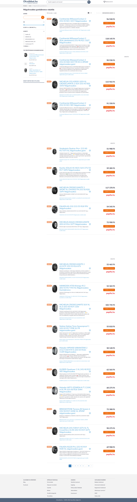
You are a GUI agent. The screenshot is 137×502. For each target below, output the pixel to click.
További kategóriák (51, 493)
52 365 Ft (111, 286)
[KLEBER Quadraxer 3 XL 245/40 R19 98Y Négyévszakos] (55, 372)
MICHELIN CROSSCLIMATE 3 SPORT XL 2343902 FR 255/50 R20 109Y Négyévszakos (74, 190)
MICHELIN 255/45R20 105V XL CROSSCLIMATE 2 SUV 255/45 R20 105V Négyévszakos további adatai (74, 95)
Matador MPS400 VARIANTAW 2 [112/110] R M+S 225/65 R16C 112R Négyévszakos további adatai (74, 362)
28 (88, 465)
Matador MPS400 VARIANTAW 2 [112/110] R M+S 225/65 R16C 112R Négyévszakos (73, 350)
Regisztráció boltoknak (100, 487)
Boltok (48, 490)
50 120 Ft (111, 348)
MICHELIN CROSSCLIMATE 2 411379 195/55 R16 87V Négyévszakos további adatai (74, 278)
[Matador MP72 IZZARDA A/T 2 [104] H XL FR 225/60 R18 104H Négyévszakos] (55, 390)
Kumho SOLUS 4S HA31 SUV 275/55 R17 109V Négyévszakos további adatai (74, 180)
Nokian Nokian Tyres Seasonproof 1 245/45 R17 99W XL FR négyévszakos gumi (74, 328)
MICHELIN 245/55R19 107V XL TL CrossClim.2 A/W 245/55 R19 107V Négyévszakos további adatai (74, 439)
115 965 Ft (110, 82)
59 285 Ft (111, 168)
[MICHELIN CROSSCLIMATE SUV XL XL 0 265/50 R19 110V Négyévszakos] (55, 307)
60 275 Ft (111, 388)
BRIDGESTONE (29, 41)
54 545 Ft (111, 207)
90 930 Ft (111, 60)
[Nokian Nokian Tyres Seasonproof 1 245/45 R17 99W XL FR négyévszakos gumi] (55, 329)
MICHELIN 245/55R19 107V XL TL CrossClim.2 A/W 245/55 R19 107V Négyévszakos (74, 430)
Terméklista (49, 496)
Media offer (97, 496)
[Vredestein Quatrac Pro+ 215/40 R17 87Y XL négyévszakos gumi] (55, 151)
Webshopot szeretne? (100, 490)
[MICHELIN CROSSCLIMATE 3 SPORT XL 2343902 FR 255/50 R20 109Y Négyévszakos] (55, 190)
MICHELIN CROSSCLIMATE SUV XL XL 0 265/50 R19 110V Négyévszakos (74, 307)
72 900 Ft (111, 222)
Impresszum (74, 493)
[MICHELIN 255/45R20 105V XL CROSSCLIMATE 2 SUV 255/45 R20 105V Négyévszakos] (55, 84)
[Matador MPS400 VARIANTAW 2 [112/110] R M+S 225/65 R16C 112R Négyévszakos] (55, 350)
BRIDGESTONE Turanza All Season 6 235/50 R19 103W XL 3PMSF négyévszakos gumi (74, 411)
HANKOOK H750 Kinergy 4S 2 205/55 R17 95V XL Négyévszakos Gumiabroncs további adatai (73, 297)
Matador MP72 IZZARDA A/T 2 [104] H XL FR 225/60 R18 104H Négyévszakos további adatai (73, 401)
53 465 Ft (111, 265)
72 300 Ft (111, 409)
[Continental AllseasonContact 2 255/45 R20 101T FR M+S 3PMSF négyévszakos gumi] (55, 63)
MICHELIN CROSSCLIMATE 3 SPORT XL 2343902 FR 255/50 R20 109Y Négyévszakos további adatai (74, 199)
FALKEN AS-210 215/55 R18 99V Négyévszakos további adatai (72, 214)
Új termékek (50, 482)
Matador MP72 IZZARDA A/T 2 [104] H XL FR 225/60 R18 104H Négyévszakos (75, 390)
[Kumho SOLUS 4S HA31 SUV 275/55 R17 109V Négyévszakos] (55, 170)
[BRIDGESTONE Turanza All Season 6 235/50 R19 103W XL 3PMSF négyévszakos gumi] (55, 412)
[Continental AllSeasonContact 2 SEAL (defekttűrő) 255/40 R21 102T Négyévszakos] (55, 41)
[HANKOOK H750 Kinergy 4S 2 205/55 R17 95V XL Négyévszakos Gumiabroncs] (55, 288)
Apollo (27, 34)
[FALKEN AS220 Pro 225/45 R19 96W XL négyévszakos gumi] (55, 449)
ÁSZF (96, 493)
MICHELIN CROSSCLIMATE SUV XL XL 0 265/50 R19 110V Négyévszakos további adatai (72, 318)
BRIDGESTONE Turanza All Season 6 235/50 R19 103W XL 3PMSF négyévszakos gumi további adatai (73, 420)
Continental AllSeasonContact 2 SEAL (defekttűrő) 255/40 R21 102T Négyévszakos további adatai (73, 52)
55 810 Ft (111, 327)
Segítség (73, 485)
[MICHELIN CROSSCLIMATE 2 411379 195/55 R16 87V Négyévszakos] (55, 267)
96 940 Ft (111, 19)
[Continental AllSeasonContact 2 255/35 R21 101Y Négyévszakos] (55, 21)
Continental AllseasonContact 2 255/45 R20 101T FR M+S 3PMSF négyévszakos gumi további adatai (73, 74)
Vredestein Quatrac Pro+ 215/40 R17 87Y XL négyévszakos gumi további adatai (74, 160)
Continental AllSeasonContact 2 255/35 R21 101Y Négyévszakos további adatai (74, 31)
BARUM (27, 36)
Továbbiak (25, 46)
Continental (28, 44)
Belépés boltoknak (99, 482)
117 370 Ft (110, 188)
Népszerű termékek (52, 485)
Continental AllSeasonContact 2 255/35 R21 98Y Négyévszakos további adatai (74, 115)
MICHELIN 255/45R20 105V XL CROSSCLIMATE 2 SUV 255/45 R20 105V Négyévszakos (74, 84)
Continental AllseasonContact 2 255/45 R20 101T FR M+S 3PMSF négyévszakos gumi (73, 62)
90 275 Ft (111, 428)
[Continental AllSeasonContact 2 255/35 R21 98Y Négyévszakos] (55, 106)
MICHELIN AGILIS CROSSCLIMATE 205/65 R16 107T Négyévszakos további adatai (73, 230)
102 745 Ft (110, 305)
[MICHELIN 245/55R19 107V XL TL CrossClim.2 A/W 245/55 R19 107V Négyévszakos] (55, 430)
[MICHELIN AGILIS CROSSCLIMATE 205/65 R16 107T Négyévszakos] (55, 225)
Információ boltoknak (100, 485)
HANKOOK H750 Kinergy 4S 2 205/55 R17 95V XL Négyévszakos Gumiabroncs (73, 288)
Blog (24, 482)
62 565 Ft (111, 370)
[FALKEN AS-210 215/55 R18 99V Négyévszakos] (55, 209)
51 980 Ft (111, 149)
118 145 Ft (110, 39)
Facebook (25, 485)
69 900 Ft (111, 447)
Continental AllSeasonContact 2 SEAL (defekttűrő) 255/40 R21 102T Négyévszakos (74, 41)
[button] (108, 1)
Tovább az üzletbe (109, 23)
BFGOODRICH (29, 39)
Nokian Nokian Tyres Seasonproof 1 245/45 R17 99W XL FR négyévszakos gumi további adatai (75, 340)
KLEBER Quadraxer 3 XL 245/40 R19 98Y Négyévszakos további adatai (74, 380)
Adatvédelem (74, 490)
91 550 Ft (111, 103)
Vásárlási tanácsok (75, 482)
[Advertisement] (122, 32)
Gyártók (49, 487)
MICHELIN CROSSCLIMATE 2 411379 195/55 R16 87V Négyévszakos (72, 266)
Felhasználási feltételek (76, 487)
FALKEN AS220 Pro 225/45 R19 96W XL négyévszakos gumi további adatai (73, 459)
